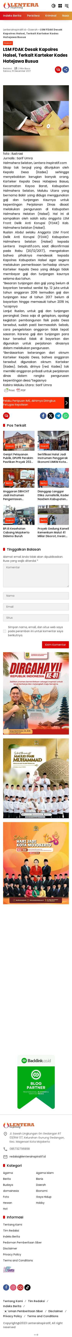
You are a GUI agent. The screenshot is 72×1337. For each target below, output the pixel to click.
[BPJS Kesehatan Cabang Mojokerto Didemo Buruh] (19, 515)
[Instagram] (13, 1287)
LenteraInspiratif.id (14, 29)
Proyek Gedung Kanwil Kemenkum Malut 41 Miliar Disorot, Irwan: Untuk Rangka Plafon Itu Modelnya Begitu (53, 532)
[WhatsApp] (65, 415)
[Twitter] (50, 415)
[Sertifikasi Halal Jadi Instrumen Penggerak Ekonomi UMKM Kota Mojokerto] (53, 441)
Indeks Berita (11, 1236)
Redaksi (7, 68)
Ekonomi (41, 1191)
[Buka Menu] (60, 5)
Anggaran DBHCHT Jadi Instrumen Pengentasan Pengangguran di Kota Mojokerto (16, 495)
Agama (8, 1173)
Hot (5, 1209)
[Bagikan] (65, 69)
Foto (6, 1197)
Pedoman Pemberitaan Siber (22, 1242)
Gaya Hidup (43, 1197)
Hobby (40, 1203)
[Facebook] (43, 415)
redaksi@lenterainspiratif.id (28, 1156)
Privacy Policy (12, 1254)
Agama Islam (45, 1173)
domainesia (11, 1191)
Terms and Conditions (18, 1260)
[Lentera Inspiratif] (21, 6)
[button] (53, 5)
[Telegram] (58, 415)
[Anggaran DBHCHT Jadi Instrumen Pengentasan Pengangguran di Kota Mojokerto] (19, 478)
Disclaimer (10, 1248)
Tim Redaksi (11, 1230)
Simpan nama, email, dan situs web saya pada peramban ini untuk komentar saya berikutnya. (35, 631)
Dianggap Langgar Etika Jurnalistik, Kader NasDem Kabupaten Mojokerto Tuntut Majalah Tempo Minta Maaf (53, 495)
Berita (9, 483)
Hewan (7, 1203)
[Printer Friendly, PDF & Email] (15, 390)
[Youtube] (20, 1287)
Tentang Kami (12, 1224)
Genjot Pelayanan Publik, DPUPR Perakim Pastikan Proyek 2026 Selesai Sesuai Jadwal (18, 458)
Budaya (8, 1185)
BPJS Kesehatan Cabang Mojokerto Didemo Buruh (16, 532)
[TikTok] (27, 1287)
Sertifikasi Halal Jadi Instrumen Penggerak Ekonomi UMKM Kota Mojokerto (53, 458)
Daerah (33, 29)
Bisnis (39, 1179)
